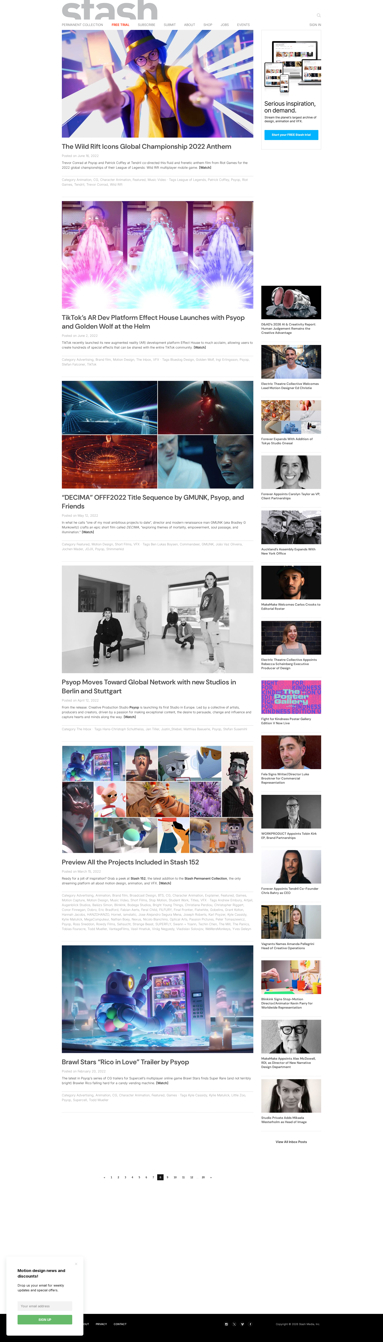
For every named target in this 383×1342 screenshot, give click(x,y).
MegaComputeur (96, 919)
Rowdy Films (105, 924)
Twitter (234, 1324)
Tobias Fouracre (74, 929)
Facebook (250, 1324)
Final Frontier (183, 910)
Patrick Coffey (218, 180)
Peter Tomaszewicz (230, 919)
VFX (156, 360)
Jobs (225, 25)
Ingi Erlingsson (227, 360)
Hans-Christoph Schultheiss (123, 729)
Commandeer (190, 544)
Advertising (85, 360)
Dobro (92, 910)
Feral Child (149, 910)
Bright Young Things (168, 905)
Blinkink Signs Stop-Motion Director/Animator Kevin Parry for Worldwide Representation (287, 1003)
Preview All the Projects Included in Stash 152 (130, 862)
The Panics (241, 924)
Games (241, 895)
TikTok (91, 364)
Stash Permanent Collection (206, 878)
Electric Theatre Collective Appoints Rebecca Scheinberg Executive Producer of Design (289, 664)
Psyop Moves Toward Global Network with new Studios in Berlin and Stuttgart (149, 686)
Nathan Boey (120, 919)
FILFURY (165, 910)
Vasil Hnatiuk (140, 929)
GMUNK (208, 544)
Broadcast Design (143, 895)
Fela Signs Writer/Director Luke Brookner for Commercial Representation (285, 778)
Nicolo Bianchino (155, 919)
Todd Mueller (97, 929)
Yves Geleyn (241, 929)
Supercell (80, 1100)
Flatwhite (201, 910)
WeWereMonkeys (217, 929)
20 (203, 1177)
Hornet (116, 914)
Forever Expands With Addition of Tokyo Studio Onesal (287, 441)
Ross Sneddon (83, 924)
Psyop (235, 180)
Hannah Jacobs (73, 914)
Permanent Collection (82, 25)
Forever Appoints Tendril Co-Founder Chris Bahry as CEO (289, 891)
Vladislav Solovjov (189, 929)
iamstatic (129, 914)
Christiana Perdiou (198, 905)
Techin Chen (207, 924)
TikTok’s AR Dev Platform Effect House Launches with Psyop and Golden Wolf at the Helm (153, 322)
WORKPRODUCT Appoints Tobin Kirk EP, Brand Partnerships (289, 836)
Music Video (157, 180)
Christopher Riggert (228, 905)
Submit (170, 25)
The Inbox (143, 360)
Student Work (179, 900)
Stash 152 (138, 878)
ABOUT (84, 1324)
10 (175, 1177)
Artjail (248, 900)
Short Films (123, 544)
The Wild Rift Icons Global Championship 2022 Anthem (146, 146)
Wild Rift (116, 184)
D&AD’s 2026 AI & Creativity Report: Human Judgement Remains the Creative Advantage (288, 328)
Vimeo (242, 1324)
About (189, 25)
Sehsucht (124, 924)
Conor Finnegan (73, 910)
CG (95, 180)
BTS (161, 895)
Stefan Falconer (73, 364)
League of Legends (191, 180)
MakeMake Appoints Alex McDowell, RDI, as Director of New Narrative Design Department (288, 1062)
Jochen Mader (72, 549)
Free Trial (120, 25)
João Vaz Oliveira (229, 544)
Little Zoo (238, 1095)
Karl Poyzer (216, 914)
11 (183, 1177)
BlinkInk (119, 905)
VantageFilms (119, 929)
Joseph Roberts (194, 914)
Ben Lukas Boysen (164, 544)
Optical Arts (178, 919)
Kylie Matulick (72, 919)
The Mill (225, 924)
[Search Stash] (318, 15)
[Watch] (205, 167)
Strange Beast (143, 924)
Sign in (315, 25)
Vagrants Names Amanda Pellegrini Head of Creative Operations (287, 946)
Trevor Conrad (97, 184)
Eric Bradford (108, 910)
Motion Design (123, 360)
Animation (84, 180)
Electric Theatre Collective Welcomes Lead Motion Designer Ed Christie (290, 386)
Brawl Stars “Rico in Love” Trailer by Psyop (125, 1061)
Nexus (136, 919)
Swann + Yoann (184, 924)
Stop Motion (158, 900)
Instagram (226, 1324)
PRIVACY (101, 1324)
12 (191, 1177)
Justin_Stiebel (171, 729)
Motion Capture (73, 900)
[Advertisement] (157, 1144)
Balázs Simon (102, 905)
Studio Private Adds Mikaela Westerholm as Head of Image (284, 1120)
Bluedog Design (182, 360)
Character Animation (115, 180)
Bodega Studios (139, 905)
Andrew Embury (230, 900)
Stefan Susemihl (235, 729)
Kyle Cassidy (236, 914)
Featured (139, 180)
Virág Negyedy (163, 929)
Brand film (103, 360)
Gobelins (216, 910)
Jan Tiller (152, 729)
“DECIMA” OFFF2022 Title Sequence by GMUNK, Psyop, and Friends (153, 502)
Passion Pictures (201, 919)
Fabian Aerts (129, 910)
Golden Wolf (205, 360)
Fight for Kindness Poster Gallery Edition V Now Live (286, 721)
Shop (207, 25)
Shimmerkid (115, 549)
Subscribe (146, 25)
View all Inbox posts (291, 1142)
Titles (194, 900)
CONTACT (120, 1324)
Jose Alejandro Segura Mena (159, 914)
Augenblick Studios (76, 905)
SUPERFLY (163, 924)
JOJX (89, 549)
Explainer (212, 895)
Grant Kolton (234, 910)
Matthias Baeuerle (197, 729)
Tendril (79, 184)
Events (243, 25)
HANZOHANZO (98, 914)
